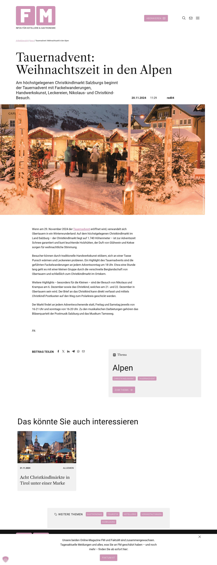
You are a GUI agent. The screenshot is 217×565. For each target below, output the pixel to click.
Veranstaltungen (151, 514)
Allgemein (68, 468)
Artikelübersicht (22, 41)
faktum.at (108, 557)
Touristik (112, 514)
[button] (5, 559)
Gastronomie (94, 514)
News (32, 41)
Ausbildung (108, 522)
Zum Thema (122, 389)
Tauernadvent (147, 378)
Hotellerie (130, 514)
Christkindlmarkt (124, 378)
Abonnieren (153, 18)
